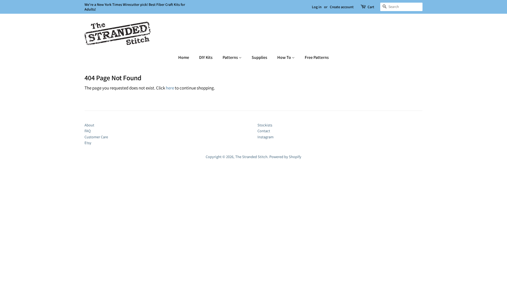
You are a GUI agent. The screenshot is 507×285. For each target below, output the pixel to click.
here (170, 88)
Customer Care (96, 136)
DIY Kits (206, 57)
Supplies (259, 57)
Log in (317, 6)
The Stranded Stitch (251, 156)
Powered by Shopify (285, 156)
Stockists (264, 124)
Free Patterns (317, 57)
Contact (263, 130)
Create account (342, 6)
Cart (371, 6)
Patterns (231, 57)
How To (284, 57)
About (89, 124)
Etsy (87, 142)
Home (183, 57)
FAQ (87, 130)
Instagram (265, 136)
